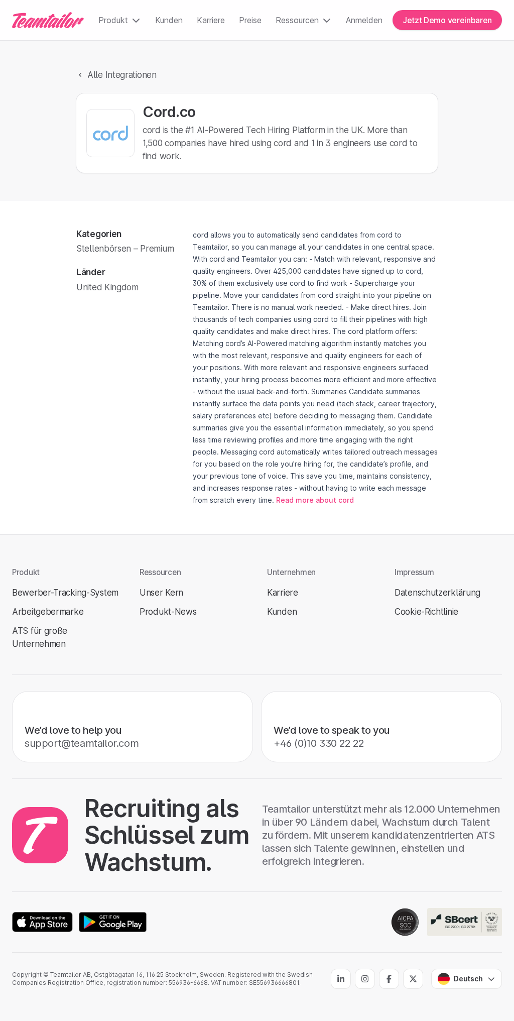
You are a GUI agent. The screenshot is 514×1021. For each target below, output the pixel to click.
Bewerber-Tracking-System (65, 592)
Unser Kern (161, 592)
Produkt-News (168, 611)
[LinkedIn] (341, 979)
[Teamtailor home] (48, 20)
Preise (250, 20)
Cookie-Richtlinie (426, 611)
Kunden (169, 20)
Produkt (113, 20)
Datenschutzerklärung (437, 592)
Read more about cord (315, 500)
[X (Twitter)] (413, 979)
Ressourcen (297, 20)
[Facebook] (389, 979)
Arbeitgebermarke (47, 611)
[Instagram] (365, 979)
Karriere (211, 20)
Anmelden (364, 20)
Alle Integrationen (122, 74)
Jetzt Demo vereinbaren (447, 20)
